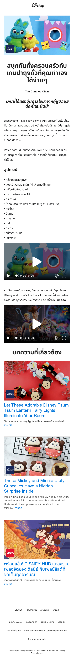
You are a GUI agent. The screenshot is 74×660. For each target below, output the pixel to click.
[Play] (8, 275)
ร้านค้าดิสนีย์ (32, 609)
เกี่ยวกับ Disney (15, 622)
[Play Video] (37, 261)
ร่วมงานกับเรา (31, 622)
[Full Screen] (64, 275)
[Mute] (17, 275)
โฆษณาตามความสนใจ (37, 639)
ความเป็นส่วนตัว (14, 630)
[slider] (37, 271)
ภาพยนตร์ (44, 609)
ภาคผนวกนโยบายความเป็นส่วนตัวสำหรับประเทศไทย (45, 630)
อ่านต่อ (8, 425)
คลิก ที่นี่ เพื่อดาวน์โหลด (37, 185)
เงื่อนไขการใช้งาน (47, 622)
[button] (5, 5)
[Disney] (37, 5)
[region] (37, 261)
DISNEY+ (19, 609)
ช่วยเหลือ (62, 622)
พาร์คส (56, 609)
